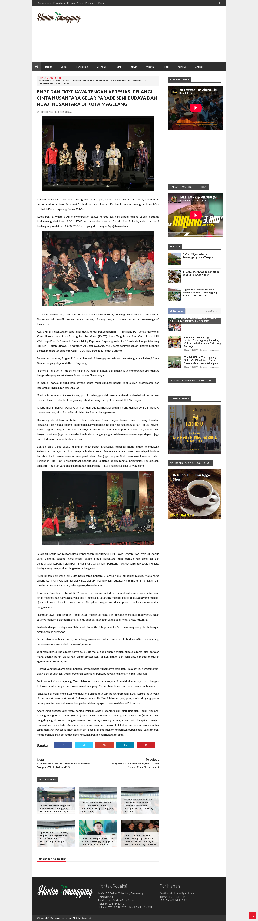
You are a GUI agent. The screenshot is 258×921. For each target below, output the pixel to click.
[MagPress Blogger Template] (63, 20)
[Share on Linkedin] (125, 745)
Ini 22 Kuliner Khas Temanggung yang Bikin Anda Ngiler (201, 273)
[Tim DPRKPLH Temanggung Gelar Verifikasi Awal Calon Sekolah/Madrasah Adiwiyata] (174, 367)
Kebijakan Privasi (75, 3)
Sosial (58, 77)
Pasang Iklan (59, 3)
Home (42, 77)
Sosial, (68, 112)
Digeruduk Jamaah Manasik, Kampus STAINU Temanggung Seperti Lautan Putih (200, 292)
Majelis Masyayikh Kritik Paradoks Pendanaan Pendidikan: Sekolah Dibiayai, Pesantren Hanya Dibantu (139, 805)
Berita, (61, 112)
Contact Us (103, 3)
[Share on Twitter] (84, 745)
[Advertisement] (157, 34)
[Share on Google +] (104, 745)
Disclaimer (90, 3)
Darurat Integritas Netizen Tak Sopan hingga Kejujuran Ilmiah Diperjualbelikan (98, 841)
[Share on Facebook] (63, 745)
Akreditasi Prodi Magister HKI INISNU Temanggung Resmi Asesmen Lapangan (54, 808)
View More (211, 311)
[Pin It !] (146, 745)
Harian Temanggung (63, 918)
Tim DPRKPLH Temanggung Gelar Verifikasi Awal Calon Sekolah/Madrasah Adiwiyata (201, 360)
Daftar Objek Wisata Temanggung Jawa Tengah (198, 256)
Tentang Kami (44, 3)
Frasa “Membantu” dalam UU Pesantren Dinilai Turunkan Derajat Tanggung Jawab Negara (98, 807)
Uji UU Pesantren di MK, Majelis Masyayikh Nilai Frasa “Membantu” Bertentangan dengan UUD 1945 (55, 838)
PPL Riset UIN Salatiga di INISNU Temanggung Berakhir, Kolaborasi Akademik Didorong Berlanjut (202, 342)
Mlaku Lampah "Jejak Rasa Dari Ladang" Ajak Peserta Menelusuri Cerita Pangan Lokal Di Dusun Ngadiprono (140, 840)
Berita (50, 77)
